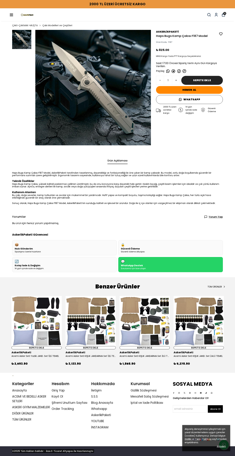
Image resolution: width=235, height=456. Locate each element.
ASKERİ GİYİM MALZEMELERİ (31, 407)
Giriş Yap (58, 390)
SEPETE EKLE (202, 80)
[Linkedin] (201, 393)
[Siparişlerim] (216, 15)
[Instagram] (179, 393)
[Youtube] (195, 393)
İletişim (96, 390)
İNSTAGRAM (99, 427)
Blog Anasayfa (102, 403)
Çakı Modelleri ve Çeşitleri (57, 25)
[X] (184, 393)
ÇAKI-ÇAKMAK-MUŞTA (25, 25)
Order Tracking (63, 409)
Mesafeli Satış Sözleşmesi (150, 396)
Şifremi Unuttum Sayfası (69, 403)
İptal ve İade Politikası (147, 403)
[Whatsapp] (211, 393)
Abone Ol (215, 409)
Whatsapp (99, 409)
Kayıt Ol (57, 396)
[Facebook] (173, 393)
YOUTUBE (97, 421)
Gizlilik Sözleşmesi (144, 390)
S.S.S (94, 396)
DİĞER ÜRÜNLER (23, 413)
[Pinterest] (190, 393)
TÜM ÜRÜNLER (21, 419)
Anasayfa (19, 390)
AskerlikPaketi (101, 415)
